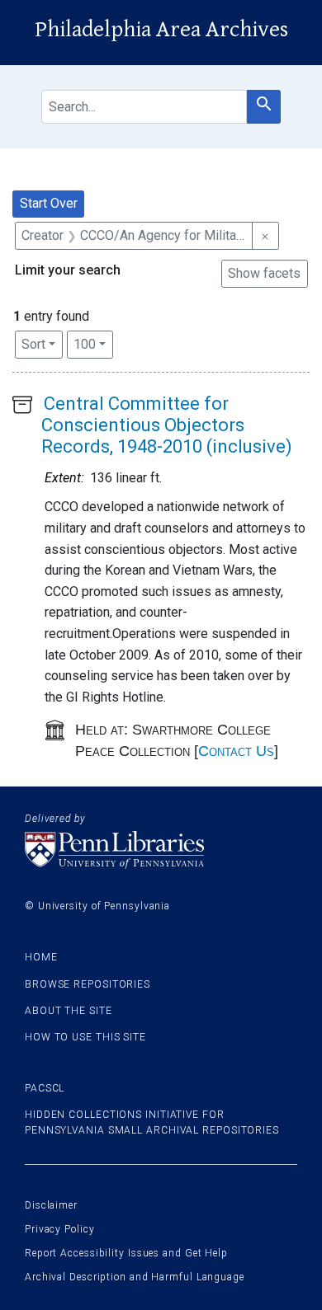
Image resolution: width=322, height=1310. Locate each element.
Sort (33, 344)
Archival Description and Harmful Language (134, 1277)
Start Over (49, 203)
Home (41, 957)
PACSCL (44, 1088)
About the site (68, 1011)
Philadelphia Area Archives (161, 29)
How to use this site (85, 1037)
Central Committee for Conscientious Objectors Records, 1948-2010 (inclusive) (166, 425)
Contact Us (236, 751)
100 (93, 344)
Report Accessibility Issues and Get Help (126, 1253)
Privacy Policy (60, 1229)
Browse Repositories (87, 984)
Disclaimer (51, 1205)
